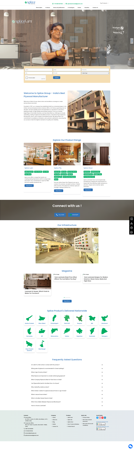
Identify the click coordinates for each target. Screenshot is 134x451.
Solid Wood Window (59, 174)
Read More (29, 190)
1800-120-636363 (29, 428)
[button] (131, 41)
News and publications (58, 7)
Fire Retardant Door (30, 177)
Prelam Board (71, 426)
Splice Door (70, 422)
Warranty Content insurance (87, 420)
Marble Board (95, 174)
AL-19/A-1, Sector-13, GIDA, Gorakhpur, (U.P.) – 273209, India (36, 419)
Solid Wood (67, 171)
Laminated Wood (59, 171)
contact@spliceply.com (30, 433)
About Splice (39, 7)
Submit (57, 77)
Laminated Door (29, 174)
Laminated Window (71, 174)
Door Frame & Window (73, 424)
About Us (55, 419)
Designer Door (38, 174)
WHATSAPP (75, 215)
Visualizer (86, 7)
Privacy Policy (86, 417)
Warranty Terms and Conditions (88, 424)
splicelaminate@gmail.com (75, 3)
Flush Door (27, 171)
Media (54, 424)
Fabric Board (98, 171)
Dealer (79, 7)
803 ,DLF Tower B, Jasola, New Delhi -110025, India (36, 424)
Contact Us (95, 7)
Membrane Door (36, 171)
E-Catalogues (71, 7)
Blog (54, 422)
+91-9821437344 (58, 3)
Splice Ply (70, 419)
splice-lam (70, 417)
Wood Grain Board (88, 171)
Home (54, 417)
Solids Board (87, 174)
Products (48, 7)
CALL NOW (61, 215)
